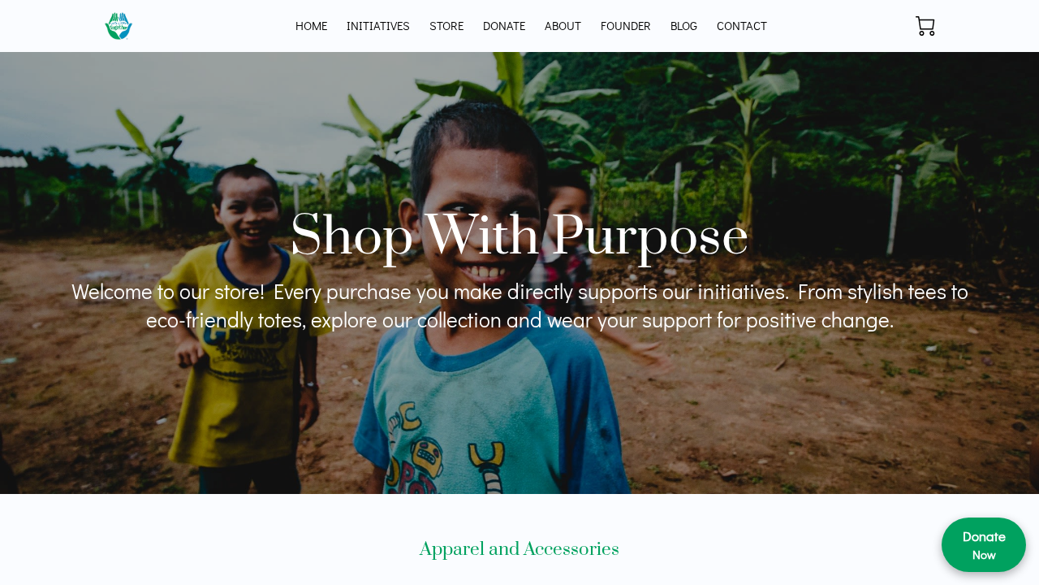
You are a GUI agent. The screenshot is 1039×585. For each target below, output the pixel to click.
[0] (925, 26)
